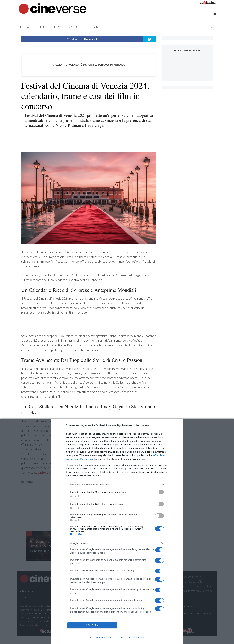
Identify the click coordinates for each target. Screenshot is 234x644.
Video (98, 26)
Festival (25, 26)
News (57, 26)
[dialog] (117, 531)
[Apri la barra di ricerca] (212, 26)
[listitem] (117, 484)
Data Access (117, 637)
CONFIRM (92, 625)
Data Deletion (97, 637)
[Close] (176, 425)
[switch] (159, 492)
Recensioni (75, 26)
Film (41, 26)
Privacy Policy (136, 637)
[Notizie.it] (208, 3)
